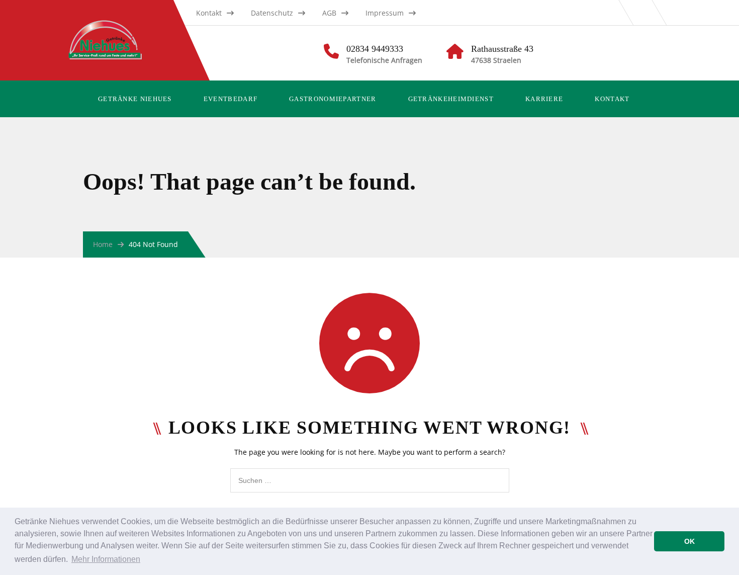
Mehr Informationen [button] (105, 559)
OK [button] (689, 541)
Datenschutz (272, 13)
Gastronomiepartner (332, 99)
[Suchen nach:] (369, 473)
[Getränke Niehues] (115, 23)
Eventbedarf (230, 99)
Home (103, 244)
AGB (329, 13)
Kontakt (209, 13)
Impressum (384, 13)
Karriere (544, 99)
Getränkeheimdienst (451, 99)
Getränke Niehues (135, 99)
